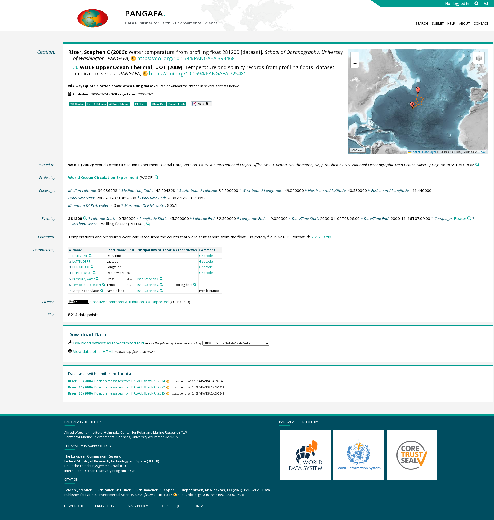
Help (451, 23)
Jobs (181, 506)
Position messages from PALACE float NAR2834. (117, 381)
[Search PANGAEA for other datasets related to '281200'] (85, 218)
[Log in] (485, 3)
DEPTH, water (82, 273)
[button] (418, 91)
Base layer (429, 152)
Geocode (206, 256)
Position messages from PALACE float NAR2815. (117, 393)
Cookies (163, 506)
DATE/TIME (80, 256)
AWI (483, 152)
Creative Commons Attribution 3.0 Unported (129, 301)
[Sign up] (476, 3)
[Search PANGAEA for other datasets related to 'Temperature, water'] (103, 284)
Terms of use (104, 506)
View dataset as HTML (93, 351)
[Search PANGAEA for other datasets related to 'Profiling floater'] (148, 224)
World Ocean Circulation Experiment (103, 177)
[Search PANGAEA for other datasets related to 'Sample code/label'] (101, 290)
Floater (460, 218)
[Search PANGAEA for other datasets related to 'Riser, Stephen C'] (161, 278)
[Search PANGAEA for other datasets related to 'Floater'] (469, 218)
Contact (481, 23)
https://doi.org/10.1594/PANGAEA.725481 (197, 73)
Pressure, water (83, 279)
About (464, 23)
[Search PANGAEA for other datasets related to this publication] (477, 165)
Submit (438, 23)
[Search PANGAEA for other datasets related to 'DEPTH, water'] (94, 272)
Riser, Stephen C (89, 52)
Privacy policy (135, 506)
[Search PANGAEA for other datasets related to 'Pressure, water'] (97, 278)
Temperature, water (86, 285)
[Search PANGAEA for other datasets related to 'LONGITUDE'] (92, 266)
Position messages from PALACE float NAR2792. (117, 387)
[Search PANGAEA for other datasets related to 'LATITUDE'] (88, 261)
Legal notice (75, 506)
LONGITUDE (81, 267)
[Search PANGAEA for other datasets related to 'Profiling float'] (194, 284)
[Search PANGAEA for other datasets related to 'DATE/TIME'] (90, 255)
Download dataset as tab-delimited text (108, 342)
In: (75, 67)
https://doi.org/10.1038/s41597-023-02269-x (211, 494)
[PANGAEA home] (92, 13)
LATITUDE (79, 261)
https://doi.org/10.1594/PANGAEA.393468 (185, 58)
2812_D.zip (321, 236)
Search (422, 23)
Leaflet (415, 152)
